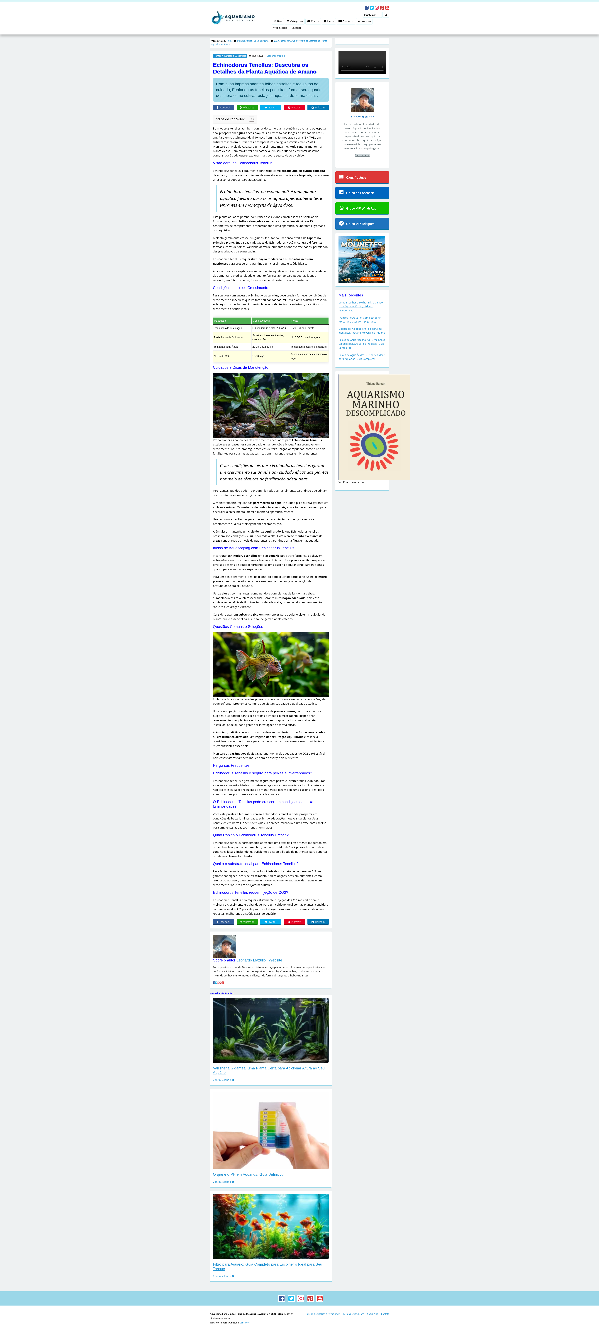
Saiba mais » (362, 200)
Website (275, 1134)
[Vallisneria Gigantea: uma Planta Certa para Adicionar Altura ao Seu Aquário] (271, 1204)
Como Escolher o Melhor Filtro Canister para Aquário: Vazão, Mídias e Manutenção (361, 351)
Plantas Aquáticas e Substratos (230, 55)
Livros (330, 21)
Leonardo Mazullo (276, 55)
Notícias (366, 21)
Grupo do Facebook (360, 238)
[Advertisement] (271, 141)
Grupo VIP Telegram (360, 269)
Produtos (347, 21)
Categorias (296, 21)
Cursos (314, 21)
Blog (279, 21)
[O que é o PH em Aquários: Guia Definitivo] (271, 1304)
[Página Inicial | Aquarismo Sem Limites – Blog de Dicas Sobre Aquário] (232, 18)
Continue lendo (222, 1254)
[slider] (382, 111)
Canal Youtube (356, 222)
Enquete (297, 27)
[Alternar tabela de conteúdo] (250, 168)
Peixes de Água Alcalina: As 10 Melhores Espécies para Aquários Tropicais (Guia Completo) (361, 389)
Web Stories (280, 27)
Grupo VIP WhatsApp (361, 253)
